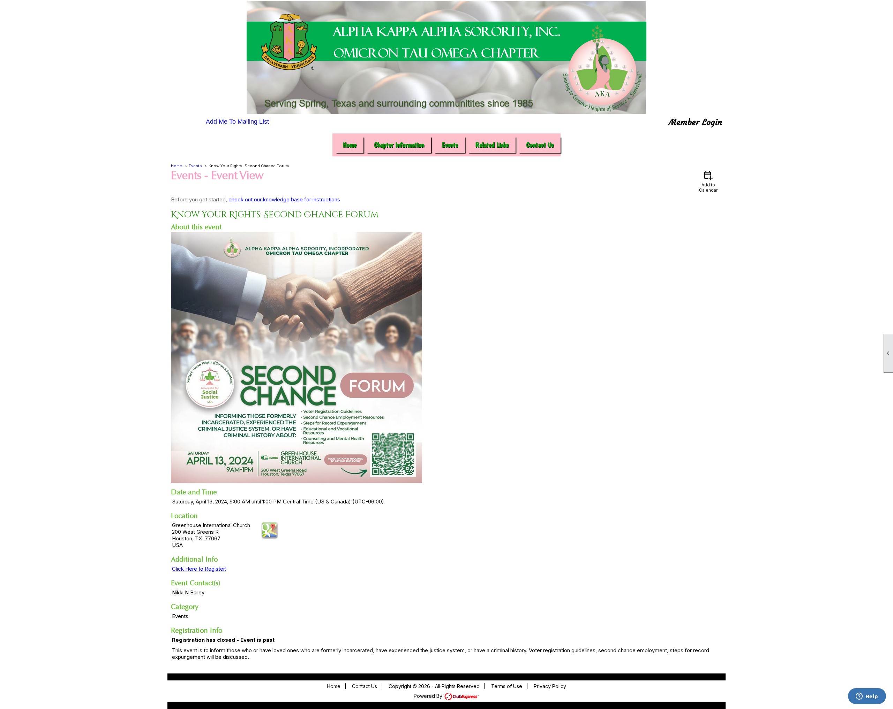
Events (195, 165)
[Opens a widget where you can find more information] (867, 697)
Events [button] (450, 145)
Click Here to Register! (199, 568)
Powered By (429, 696)
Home (350, 145)
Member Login (695, 122)
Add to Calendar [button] (708, 181)
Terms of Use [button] (506, 686)
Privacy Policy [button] (550, 686)
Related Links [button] (492, 145)
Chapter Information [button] (399, 145)
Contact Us (540, 145)
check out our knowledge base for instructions (284, 199)
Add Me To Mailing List (237, 121)
